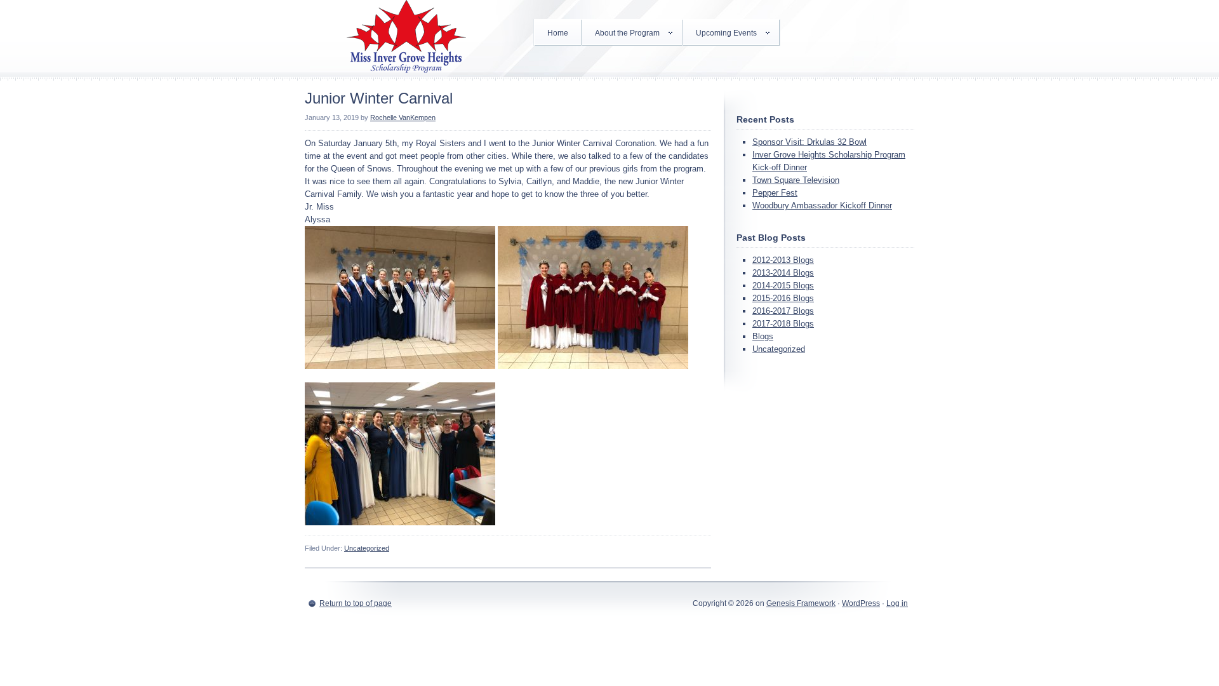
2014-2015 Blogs (783, 285)
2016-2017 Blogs (783, 311)
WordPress (861, 603)
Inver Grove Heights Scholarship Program (406, 38)
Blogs (762, 336)
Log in (897, 603)
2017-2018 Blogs (783, 323)
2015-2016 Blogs (783, 298)
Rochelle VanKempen (403, 117)
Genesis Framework (801, 603)
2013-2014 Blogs (783, 273)
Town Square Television (795, 180)
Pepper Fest (774, 193)
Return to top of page (355, 603)
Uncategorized (366, 548)
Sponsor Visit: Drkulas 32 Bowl (809, 142)
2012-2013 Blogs (783, 260)
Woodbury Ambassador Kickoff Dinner (822, 205)
